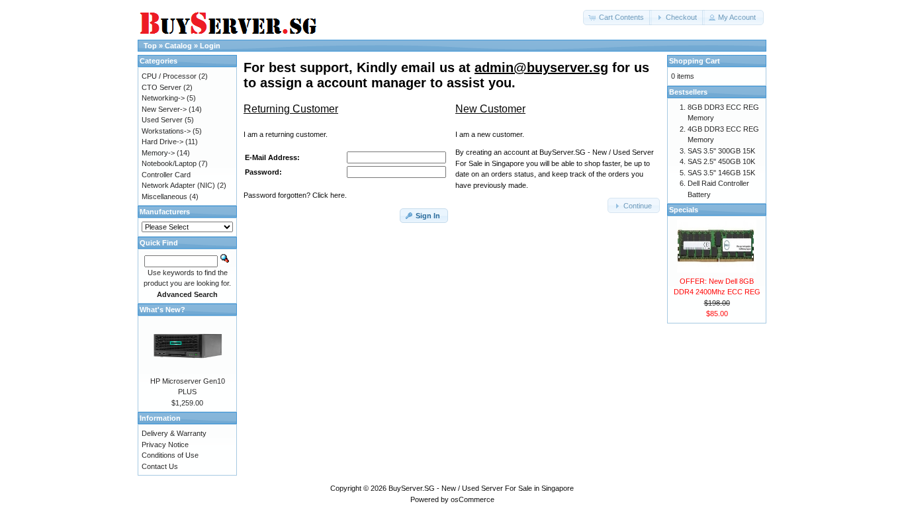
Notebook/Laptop (169, 163)
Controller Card (166, 175)
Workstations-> (166, 131)
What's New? (162, 310)
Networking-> (163, 98)
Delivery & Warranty (174, 433)
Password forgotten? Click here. (295, 195)
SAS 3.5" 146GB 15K (721, 173)
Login (210, 46)
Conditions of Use (170, 455)
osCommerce (472, 499)
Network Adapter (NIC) (178, 185)
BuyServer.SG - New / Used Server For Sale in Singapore (481, 488)
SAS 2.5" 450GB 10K (721, 161)
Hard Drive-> (162, 142)
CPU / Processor (169, 76)
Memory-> (158, 153)
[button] (617, 17)
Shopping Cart (694, 61)
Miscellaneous (164, 196)
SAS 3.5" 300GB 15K (721, 151)
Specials (683, 210)
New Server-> (164, 109)
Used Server (162, 120)
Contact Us (160, 466)
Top (150, 46)
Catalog (178, 46)
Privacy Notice (165, 444)
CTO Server (161, 87)
